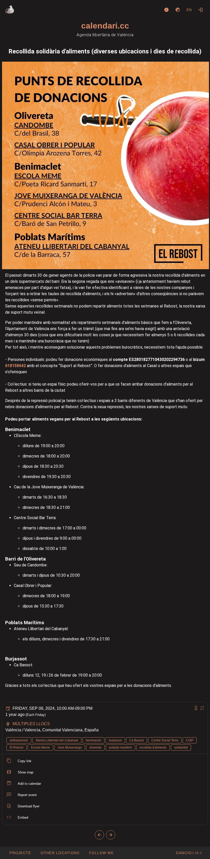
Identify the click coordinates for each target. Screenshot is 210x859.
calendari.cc (105, 25)
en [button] (189, 10)
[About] (166, 9)
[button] (59, 852)
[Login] (200, 9)
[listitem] (105, 761)
